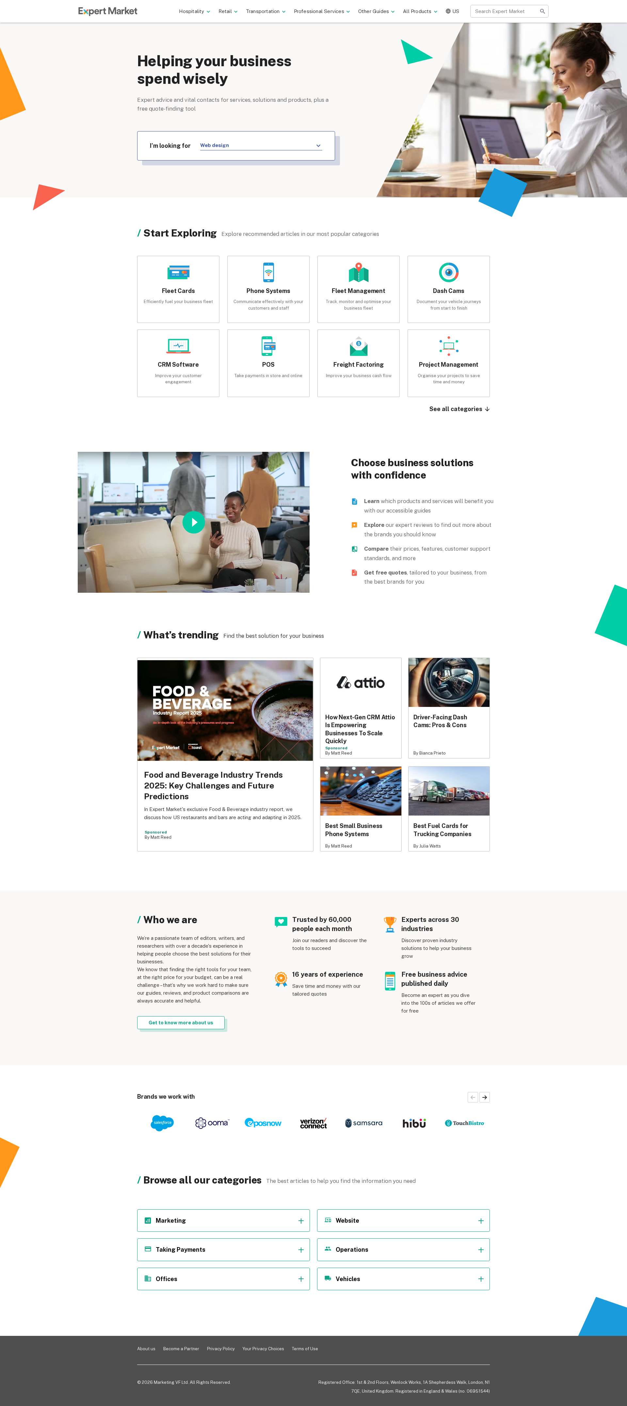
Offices (166, 1279)
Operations (352, 1249)
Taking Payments (180, 1249)
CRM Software (178, 364)
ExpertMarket (107, 11)
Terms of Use (305, 1348)
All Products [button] (417, 11)
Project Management (448, 364)
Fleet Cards (178, 290)
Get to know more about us (181, 1022)
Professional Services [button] (319, 11)
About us (146, 1348)
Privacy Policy (221, 1348)
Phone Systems (268, 290)
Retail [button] (225, 11)
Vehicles (348, 1279)
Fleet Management (358, 290)
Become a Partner (181, 1348)
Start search (542, 11)
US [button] (455, 11)
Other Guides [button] (373, 11)
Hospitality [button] (191, 11)
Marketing (171, 1220)
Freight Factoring (358, 364)
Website (347, 1220)
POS (268, 364)
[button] (484, 1097)
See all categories (456, 408)
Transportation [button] (263, 11)
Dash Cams (448, 290)
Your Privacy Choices (263, 1348)
